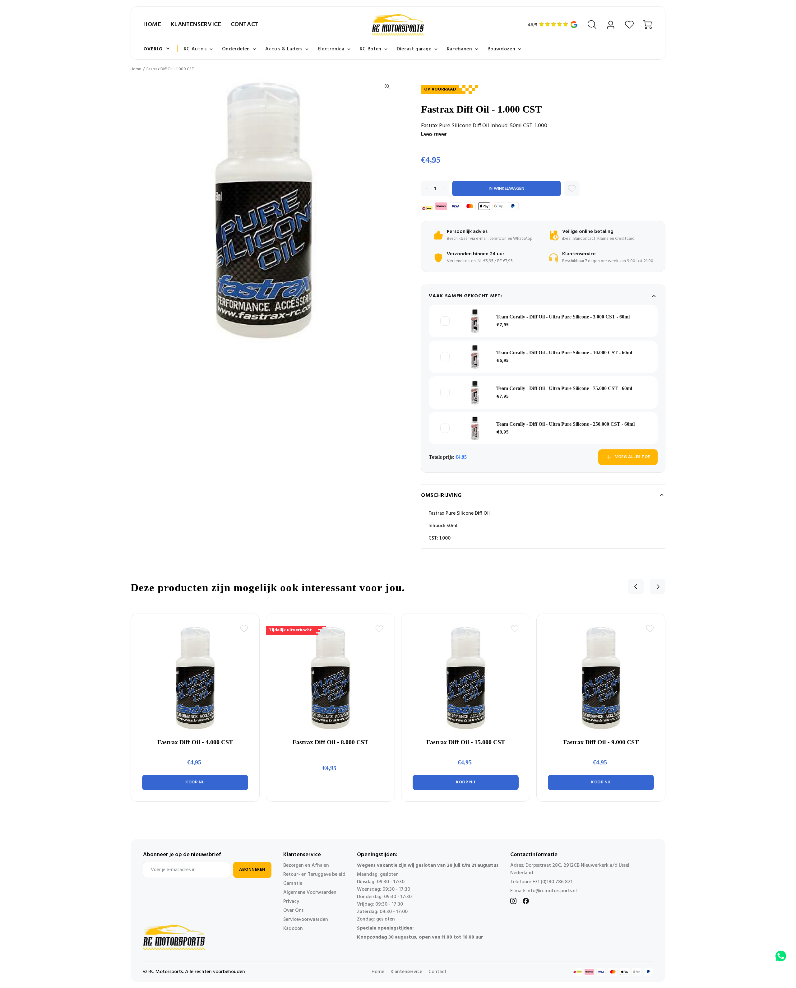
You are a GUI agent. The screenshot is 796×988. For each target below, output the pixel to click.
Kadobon (293, 929)
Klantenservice (196, 25)
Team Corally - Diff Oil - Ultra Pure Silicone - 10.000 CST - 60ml (564, 352)
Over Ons (293, 911)
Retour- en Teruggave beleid (314, 874)
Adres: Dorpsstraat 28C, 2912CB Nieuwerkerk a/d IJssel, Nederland (570, 869)
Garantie (292, 883)
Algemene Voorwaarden (309, 892)
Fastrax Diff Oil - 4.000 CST (195, 742)
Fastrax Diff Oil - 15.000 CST (465, 742)
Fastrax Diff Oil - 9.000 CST (601, 742)
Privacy (291, 902)
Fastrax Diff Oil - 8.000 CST (330, 742)
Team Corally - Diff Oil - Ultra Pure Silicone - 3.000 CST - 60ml (563, 316)
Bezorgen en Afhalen (306, 865)
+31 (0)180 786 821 (552, 882)
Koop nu (195, 782)
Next (657, 586)
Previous (636, 586)
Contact (245, 25)
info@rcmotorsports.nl (551, 891)
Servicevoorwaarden (305, 920)
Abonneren (252, 869)
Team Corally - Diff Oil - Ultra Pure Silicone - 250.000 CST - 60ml (565, 424)
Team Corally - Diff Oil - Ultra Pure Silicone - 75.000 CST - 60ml (564, 388)
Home (152, 25)
